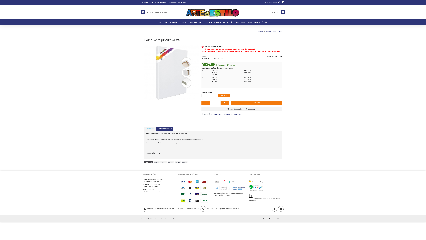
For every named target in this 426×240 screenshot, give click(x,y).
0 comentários (216, 114)
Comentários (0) (165, 129)
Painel (156, 162)
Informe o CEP (206, 92)
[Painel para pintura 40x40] (171, 72)
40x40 (178, 162)
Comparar (251, 109)
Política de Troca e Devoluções (156, 192)
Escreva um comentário (233, 114)
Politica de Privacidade (153, 182)
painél (184, 162)
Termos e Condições (152, 184)
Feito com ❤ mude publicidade (272, 219)
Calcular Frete (224, 95)
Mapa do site (149, 189)
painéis (163, 162)
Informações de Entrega (153, 179)
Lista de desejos (236, 109)
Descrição (150, 129)
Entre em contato (151, 187)
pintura (170, 162)
